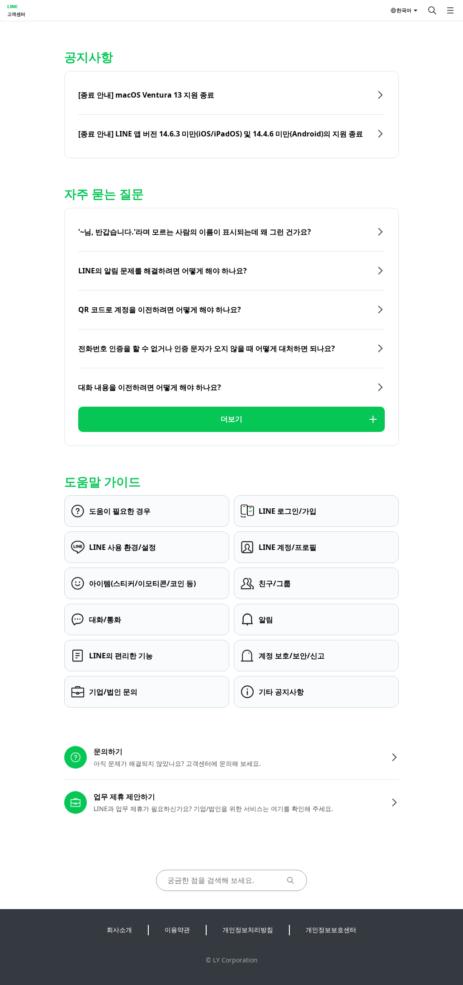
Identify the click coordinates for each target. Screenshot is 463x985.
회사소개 (119, 929)
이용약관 (177, 929)
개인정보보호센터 (331, 929)
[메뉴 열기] (450, 10)
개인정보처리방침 (247, 929)
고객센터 (16, 14)
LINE (12, 6)
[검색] (432, 10)
